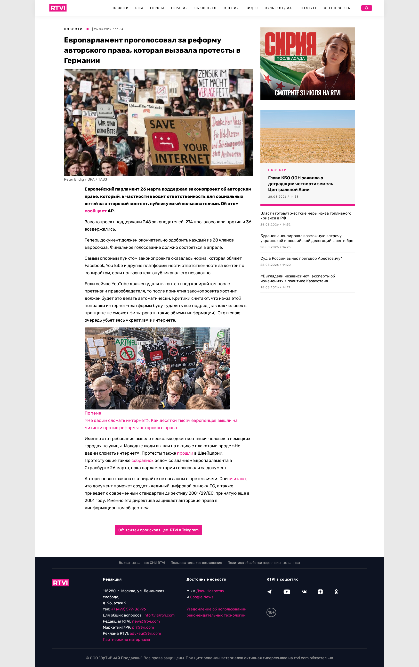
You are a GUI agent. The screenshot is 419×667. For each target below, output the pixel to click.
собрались (142, 460)
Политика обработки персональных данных (264, 563)
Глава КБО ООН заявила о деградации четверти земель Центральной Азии (300, 183)
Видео (252, 8)
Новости (120, 8)
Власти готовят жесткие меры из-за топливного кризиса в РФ (305, 215)
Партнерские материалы (126, 639)
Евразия (179, 8)
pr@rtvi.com (143, 627)
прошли (185, 453)
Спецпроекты (337, 8)
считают (237, 478)
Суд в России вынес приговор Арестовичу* (301, 258)
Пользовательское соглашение (196, 563)
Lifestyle (307, 8)
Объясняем (205, 8)
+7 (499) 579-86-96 (128, 609)
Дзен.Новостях (210, 591)
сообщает (96, 211)
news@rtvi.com (146, 621)
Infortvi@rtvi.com (159, 615)
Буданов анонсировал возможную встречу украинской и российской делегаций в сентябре (306, 238)
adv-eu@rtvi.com (145, 633)
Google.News (201, 597)
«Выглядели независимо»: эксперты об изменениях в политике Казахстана (297, 278)
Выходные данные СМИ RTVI (142, 563)
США (139, 8)
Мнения (231, 8)
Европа (157, 8)
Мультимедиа (278, 8)
